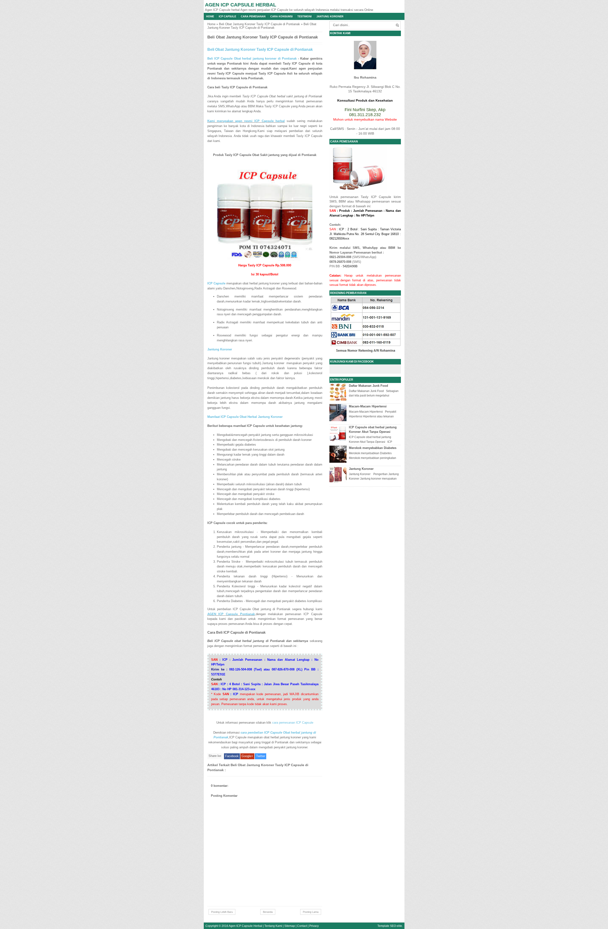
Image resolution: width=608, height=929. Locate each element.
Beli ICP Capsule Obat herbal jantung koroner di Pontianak (252, 58)
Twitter (260, 756)
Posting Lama (310, 911)
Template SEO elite (389, 925)
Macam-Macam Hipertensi (368, 406)
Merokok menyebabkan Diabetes (372, 448)
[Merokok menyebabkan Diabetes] (338, 461)
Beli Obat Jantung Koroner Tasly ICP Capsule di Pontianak (259, 24)
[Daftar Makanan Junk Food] (338, 399)
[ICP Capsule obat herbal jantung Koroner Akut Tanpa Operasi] (338, 441)
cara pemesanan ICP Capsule (292, 722)
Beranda (268, 911)
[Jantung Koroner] (338, 482)
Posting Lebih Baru (222, 911)
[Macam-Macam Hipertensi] (338, 420)
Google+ (247, 756)
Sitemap (289, 925)
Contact (302, 925)
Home (210, 16)
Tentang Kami (273, 925)
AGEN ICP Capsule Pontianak (231, 614)
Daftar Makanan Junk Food (368, 385)
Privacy (314, 925)
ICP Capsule (227, 16)
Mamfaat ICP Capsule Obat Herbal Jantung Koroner (245, 417)
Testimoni (304, 16)
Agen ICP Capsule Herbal (240, 4)
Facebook (232, 756)
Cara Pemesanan (253, 16)
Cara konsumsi (281, 16)
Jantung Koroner (329, 16)
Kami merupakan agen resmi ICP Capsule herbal (246, 121)
